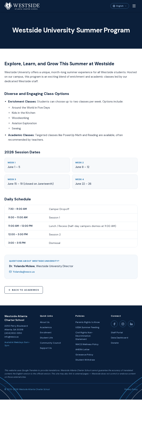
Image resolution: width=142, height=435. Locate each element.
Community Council (50, 342)
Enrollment (45, 332)
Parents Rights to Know (87, 322)
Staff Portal (117, 332)
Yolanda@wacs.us (24, 271)
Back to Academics (25, 289)
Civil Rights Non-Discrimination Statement (84, 336)
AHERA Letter (82, 349)
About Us (45, 322)
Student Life (46, 337)
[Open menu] (134, 5)
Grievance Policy (84, 354)
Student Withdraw (85, 359)
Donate (115, 342)
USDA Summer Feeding (87, 327)
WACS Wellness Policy (87, 344)
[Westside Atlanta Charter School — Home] (21, 6)
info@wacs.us (11, 336)
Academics (46, 327)
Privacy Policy (131, 389)
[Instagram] (122, 324)
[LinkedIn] (131, 324)
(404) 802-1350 (13, 333)
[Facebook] (114, 324)
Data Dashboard (119, 337)
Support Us (46, 348)
